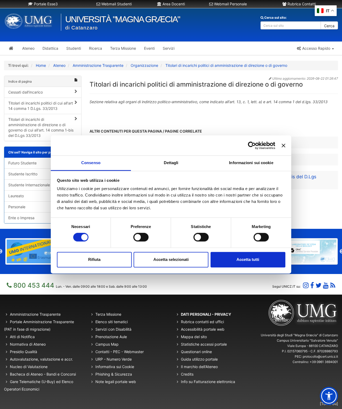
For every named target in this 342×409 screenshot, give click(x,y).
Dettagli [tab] (171, 162)
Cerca (329, 26)
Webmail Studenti (116, 4)
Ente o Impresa (21, 217)
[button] (315, 48)
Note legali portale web (115, 381)
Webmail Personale (230, 4)
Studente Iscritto (22, 174)
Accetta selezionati (171, 259)
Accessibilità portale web (202, 329)
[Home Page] (11, 48)
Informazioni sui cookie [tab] (251, 162)
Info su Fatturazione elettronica (208, 381)
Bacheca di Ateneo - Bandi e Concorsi (43, 374)
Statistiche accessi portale (204, 344)
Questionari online (196, 351)
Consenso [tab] (90, 162)
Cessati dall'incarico (25, 92)
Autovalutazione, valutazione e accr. (41, 359)
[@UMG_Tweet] (318, 285)
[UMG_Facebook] (312, 285)
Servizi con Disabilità (113, 329)
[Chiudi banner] (283, 145)
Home (41, 65)
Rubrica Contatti (301, 4)
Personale (16, 206)
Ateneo (59, 65)
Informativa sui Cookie (114, 366)
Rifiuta (94, 259)
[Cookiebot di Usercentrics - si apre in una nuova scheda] (251, 145)
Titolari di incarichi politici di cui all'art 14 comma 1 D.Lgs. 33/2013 (40, 106)
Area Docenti (173, 4)
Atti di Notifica (22, 336)
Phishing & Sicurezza (113, 374)
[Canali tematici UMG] (326, 285)
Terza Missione (108, 314)
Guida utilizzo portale (199, 359)
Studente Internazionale (29, 185)
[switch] (141, 237)
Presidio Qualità (23, 351)
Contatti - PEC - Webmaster (119, 351)
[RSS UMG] (332, 285)
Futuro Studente (22, 163)
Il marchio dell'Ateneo (199, 366)
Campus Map (107, 344)
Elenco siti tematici (111, 321)
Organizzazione (144, 65)
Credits (187, 374)
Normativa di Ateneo (28, 344)
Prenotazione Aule (111, 336)
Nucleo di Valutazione (29, 366)
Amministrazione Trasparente (98, 65)
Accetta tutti (247, 259)
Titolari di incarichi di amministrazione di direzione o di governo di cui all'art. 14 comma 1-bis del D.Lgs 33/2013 (40, 127)
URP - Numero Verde (113, 359)
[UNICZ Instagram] (306, 285)
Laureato (16, 196)
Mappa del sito (194, 336)
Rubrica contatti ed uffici (202, 321)
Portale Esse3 (45, 4)
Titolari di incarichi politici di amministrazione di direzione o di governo (226, 65)
